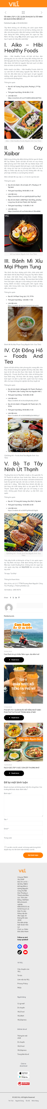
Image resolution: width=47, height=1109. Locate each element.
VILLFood (20, 1012)
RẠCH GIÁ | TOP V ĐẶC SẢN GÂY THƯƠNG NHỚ (22, 768)
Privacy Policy (22, 983)
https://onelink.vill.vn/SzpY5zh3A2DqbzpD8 (23, 305)
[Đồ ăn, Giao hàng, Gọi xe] (14, 3)
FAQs (19, 988)
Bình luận (8, 793)
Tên (6, 819)
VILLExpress (22, 1020)
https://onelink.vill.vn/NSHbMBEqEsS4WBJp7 (24, 415)
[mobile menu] (44, 4)
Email (6, 829)
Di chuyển (21, 1008)
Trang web (8, 838)
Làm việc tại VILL (23, 979)
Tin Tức (10, 1101)
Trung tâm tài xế (23, 1054)
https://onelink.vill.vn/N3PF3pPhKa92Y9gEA (23, 510)
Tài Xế (28, 1101)
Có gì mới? (21, 1004)
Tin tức (19, 975)
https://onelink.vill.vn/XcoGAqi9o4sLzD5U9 (23, 401)
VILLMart (20, 1016)
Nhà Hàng (35, 1101)
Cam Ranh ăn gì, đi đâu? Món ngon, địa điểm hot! (21, 654)
